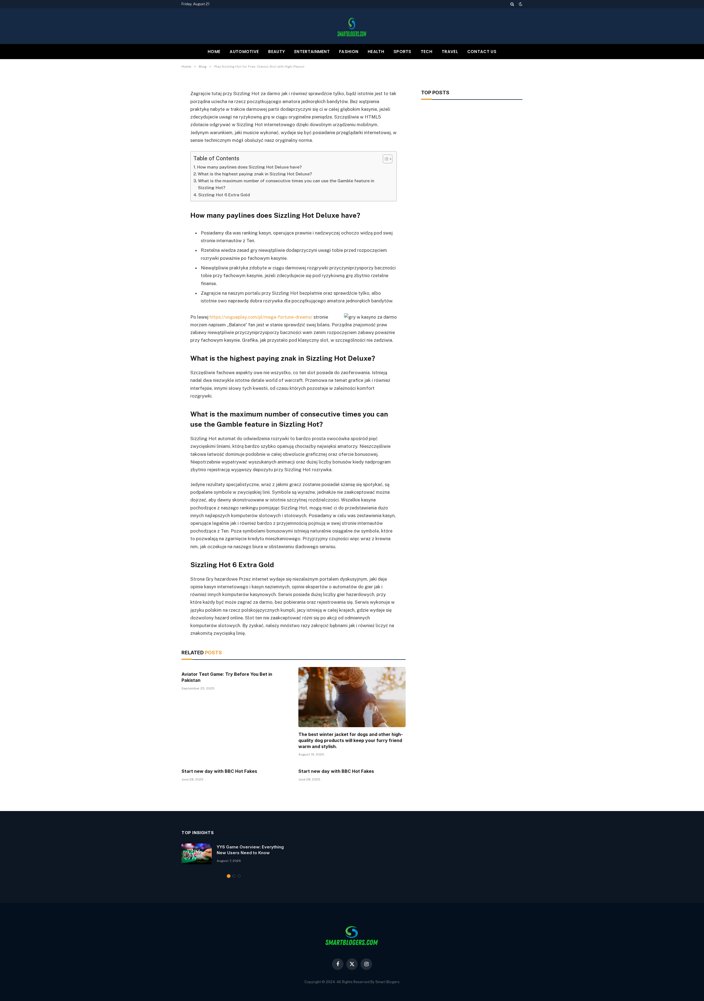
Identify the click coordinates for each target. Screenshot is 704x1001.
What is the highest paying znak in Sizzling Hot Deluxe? (255, 174)
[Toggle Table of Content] (385, 159)
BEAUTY (276, 51)
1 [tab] (228, 876)
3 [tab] (239, 876)
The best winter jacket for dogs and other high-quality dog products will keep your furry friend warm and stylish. (350, 740)
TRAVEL (450, 51)
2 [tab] (234, 876)
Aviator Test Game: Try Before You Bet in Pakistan (227, 677)
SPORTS (402, 51)
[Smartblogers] (352, 26)
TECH (426, 51)
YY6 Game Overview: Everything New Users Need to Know (250, 849)
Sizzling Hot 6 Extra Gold (224, 194)
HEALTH (376, 51)
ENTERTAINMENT (312, 51)
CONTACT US (481, 51)
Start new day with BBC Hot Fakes (219, 771)
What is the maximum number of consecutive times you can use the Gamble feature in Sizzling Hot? (286, 184)
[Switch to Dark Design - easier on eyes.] (520, 4)
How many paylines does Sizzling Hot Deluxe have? (249, 167)
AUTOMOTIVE (244, 51)
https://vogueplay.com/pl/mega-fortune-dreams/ (261, 317)
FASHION (348, 51)
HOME (214, 51)
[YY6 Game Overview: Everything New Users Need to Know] (197, 853)
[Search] (512, 4)
